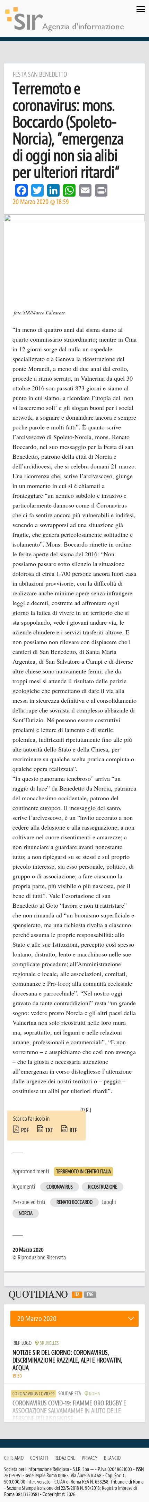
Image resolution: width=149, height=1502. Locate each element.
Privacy (89, 1458)
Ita (76, 1294)
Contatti (39, 1458)
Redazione (64, 1458)
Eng (90, 1294)
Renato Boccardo (74, 1202)
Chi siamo (14, 1458)
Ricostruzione (102, 1187)
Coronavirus (59, 1187)
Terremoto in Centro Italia (83, 1171)
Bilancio (112, 1458)
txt (49, 1130)
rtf (73, 1130)
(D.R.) (85, 1110)
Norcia (26, 1213)
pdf (25, 1130)
